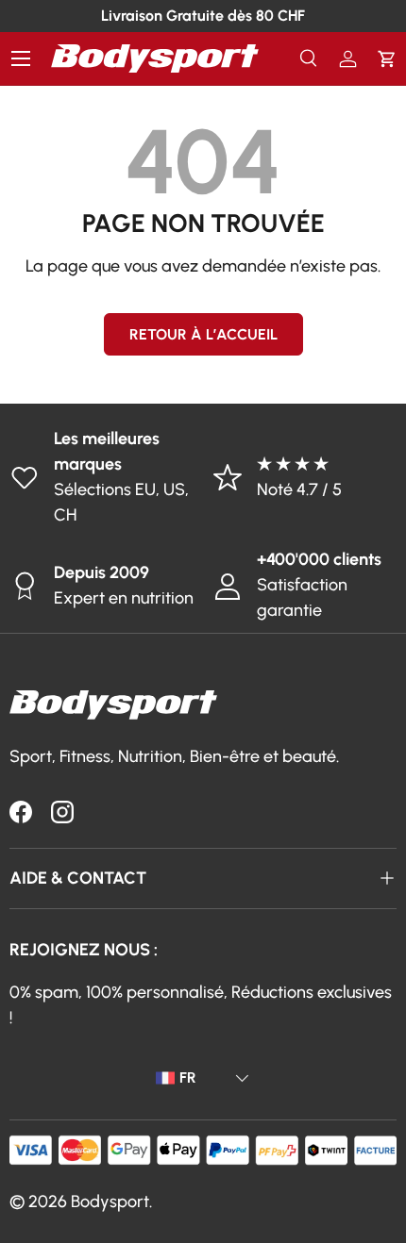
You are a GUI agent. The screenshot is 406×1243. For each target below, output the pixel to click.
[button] (386, 59)
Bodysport (110, 1201)
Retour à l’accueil (203, 334)
